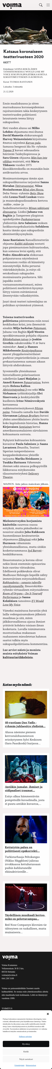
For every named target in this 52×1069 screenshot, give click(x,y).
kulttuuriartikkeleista (18, 657)
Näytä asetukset (26, 1059)
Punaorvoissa (32, 382)
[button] (47, 1013)
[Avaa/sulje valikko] (48, 5)
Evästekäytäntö (19, 1065)
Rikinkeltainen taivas (16, 339)
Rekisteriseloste (31, 1065)
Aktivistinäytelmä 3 (15, 389)
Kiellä (26, 1052)
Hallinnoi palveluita (25, 1037)
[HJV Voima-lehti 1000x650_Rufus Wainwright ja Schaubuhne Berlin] (26, 501)
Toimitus (7, 1008)
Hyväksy (26, 1044)
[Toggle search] (40, 5)
